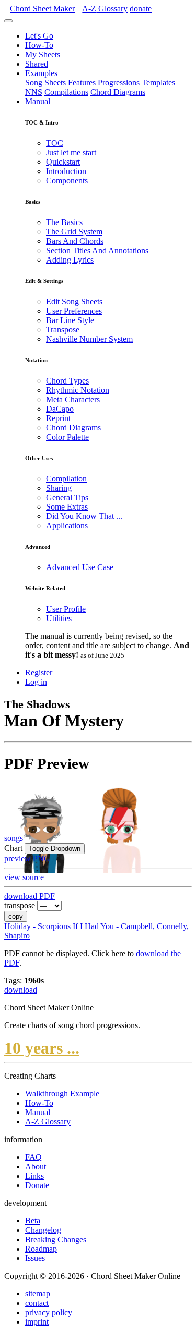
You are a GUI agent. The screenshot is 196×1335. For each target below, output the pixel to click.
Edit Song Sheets (74, 301)
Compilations (66, 92)
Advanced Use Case (79, 567)
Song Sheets (45, 82)
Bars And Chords (74, 241)
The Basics (64, 222)
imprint (37, 1321)
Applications (67, 525)
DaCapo (60, 408)
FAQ (33, 1157)
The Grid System (74, 231)
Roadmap (41, 1248)
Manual (37, 101)
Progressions (119, 82)
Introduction (66, 171)
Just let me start (71, 152)
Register (38, 672)
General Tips (67, 497)
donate (141, 8)
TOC (54, 143)
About (35, 1166)
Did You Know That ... (84, 516)
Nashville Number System (89, 339)
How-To (39, 45)
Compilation (66, 478)
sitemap (37, 1293)
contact (37, 1303)
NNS (33, 92)
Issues (35, 1258)
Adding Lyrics (70, 259)
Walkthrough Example (62, 1093)
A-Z (105, 8)
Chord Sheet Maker (42, 8)
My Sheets (42, 54)
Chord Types (67, 380)
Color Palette (67, 436)
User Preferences (74, 310)
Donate (37, 1185)
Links (34, 1175)
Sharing (59, 488)
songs (13, 838)
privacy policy (48, 1312)
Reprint (58, 418)
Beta (32, 1220)
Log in (36, 681)
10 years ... (41, 1048)
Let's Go (39, 35)
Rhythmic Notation (77, 390)
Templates (158, 82)
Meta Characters (73, 399)
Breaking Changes (55, 1239)
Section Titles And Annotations (97, 250)
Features (82, 82)
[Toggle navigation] (8, 20)
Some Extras (67, 506)
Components (67, 180)
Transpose (62, 329)
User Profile (66, 608)
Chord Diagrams (117, 92)
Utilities (59, 618)
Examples (41, 73)
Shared (36, 63)
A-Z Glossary (48, 1121)
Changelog (43, 1230)
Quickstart (63, 161)
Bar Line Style (70, 320)
